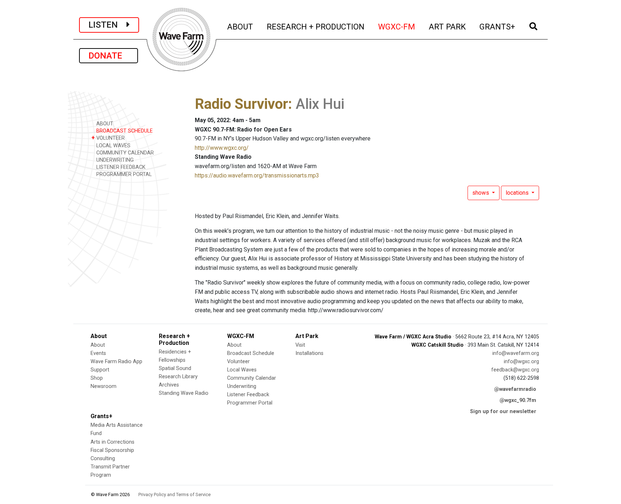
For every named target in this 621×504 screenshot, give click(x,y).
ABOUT (240, 26)
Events (98, 353)
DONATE (108, 56)
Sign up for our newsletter (503, 411)
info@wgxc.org (521, 362)
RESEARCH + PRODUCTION (315, 26)
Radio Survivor (241, 104)
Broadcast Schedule (250, 353)
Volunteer (238, 362)
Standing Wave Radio (183, 393)
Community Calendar (251, 378)
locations (518, 192)
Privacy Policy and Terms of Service (174, 494)
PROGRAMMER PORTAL (123, 174)
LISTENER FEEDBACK (120, 167)
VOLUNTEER (108, 137)
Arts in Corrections (112, 442)
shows (481, 192)
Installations (309, 353)
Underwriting (241, 386)
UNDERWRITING (114, 160)
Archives (169, 385)
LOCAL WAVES (112, 146)
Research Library (178, 377)
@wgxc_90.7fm (518, 400)
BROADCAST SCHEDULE (124, 131)
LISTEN (107, 25)
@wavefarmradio (515, 389)
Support (100, 370)
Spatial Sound (175, 368)
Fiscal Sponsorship (112, 450)
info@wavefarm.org (515, 353)
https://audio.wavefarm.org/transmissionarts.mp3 (257, 175)
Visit (300, 345)
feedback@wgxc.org (515, 370)
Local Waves (242, 370)
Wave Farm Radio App (116, 362)
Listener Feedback (248, 395)
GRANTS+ (497, 26)
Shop (97, 378)
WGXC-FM (397, 26)
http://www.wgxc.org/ (222, 147)
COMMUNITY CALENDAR (124, 153)
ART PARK (448, 26)
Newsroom (103, 386)
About (98, 345)
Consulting (103, 459)
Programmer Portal (249, 403)
